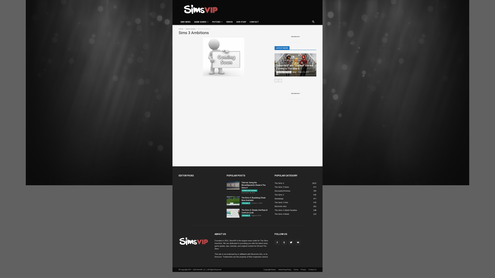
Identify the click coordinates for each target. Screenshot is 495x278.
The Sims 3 (279, 194)
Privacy (303, 269)
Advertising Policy (284, 269)
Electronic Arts (281, 206)
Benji (294, 72)
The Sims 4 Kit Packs (284, 72)
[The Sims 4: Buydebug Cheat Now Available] (233, 200)
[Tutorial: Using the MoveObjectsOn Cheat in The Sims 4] (233, 185)
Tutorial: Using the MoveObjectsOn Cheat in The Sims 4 (254, 185)
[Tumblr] (284, 242)
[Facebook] (277, 242)
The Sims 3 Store (282, 187)
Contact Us (312, 269)
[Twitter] (291, 242)
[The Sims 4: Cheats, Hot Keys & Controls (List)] (233, 213)
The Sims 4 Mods (282, 214)
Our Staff (241, 22)
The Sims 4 (246, 203)
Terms (296, 269)
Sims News (185, 22)
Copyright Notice (269, 269)
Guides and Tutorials (249, 190)
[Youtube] (298, 242)
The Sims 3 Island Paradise (286, 210)
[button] (313, 22)
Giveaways (279, 198)
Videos (229, 22)
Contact (254, 22)
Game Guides (200, 22)
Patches (216, 22)
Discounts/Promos (282, 191)
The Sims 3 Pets (281, 202)
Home (181, 29)
